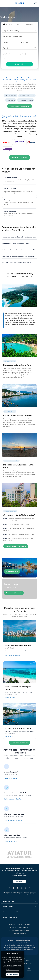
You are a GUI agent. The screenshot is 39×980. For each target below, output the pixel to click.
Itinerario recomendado (10, 511)
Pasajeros (5, 44)
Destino (4, 33)
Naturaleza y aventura (9, 411)
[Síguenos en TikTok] (17, 888)
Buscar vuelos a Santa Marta (19, 106)
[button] (10, 42)
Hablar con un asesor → (11, 778)
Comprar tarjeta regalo (13, 593)
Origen (4, 27)
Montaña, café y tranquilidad (11, 461)
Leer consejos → (10, 736)
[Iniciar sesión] (35, 3)
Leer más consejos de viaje (19, 743)
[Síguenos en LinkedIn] (25, 888)
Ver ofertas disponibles (19, 158)
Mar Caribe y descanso (9, 361)
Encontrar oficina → (10, 841)
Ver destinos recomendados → (14, 655)
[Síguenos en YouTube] (29, 888)
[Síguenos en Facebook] (9, 888)
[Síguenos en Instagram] (13, 888)
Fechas (4, 39)
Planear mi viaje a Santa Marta (16, 546)
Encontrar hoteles (12, 571)
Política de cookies (12, 970)
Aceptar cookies (12, 974)
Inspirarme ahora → (10, 697)
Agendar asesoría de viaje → (13, 820)
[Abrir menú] (4, 3)
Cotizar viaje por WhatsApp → (13, 799)
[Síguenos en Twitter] (21, 888)
